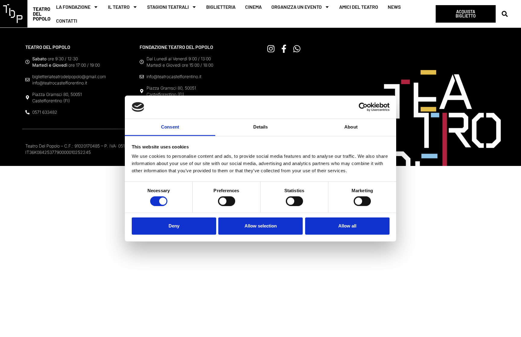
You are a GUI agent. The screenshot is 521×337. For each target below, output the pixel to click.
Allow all (347, 225)
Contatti (66, 21)
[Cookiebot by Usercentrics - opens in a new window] (363, 107)
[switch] (226, 201)
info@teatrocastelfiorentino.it (59, 82)
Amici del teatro (358, 7)
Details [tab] (260, 126)
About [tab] (351, 126)
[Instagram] (271, 49)
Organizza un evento (296, 7)
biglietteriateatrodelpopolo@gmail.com (69, 76)
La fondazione (73, 7)
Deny (174, 225)
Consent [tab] (170, 126)
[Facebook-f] (284, 49)
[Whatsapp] (297, 49)
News (394, 7)
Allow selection (261, 225)
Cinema (253, 7)
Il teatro (119, 7)
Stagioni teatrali (168, 7)
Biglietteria (220, 7)
